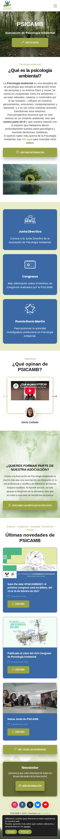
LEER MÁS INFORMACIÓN (32, 152)
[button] (30, 179)
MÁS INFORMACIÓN (32, 786)
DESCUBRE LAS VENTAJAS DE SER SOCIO (32, 505)
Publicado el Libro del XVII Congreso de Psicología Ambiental (29, 655)
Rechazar (25, 832)
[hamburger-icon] (55, 5)
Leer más (20, 604)
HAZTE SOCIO (32, 42)
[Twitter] (30, 805)
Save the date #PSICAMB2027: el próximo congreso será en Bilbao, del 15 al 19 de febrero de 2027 (29, 588)
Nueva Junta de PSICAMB (22, 719)
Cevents (45, 813)
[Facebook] (22, 805)
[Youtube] (45, 805)
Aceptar (11, 832)
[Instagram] (14, 805)
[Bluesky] (38, 805)
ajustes (27, 826)
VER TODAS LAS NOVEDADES (32, 749)
